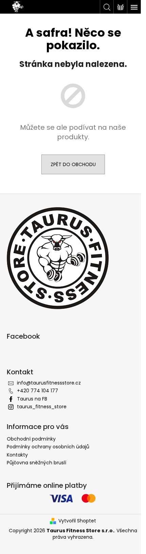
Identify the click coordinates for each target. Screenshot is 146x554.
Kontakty (17, 454)
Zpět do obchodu (73, 164)
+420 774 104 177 (37, 390)
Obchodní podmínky (31, 438)
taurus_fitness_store (42, 406)
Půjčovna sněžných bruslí (36, 462)
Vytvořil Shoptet (77, 521)
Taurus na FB (32, 398)
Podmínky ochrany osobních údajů (48, 446)
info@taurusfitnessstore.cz (49, 382)
